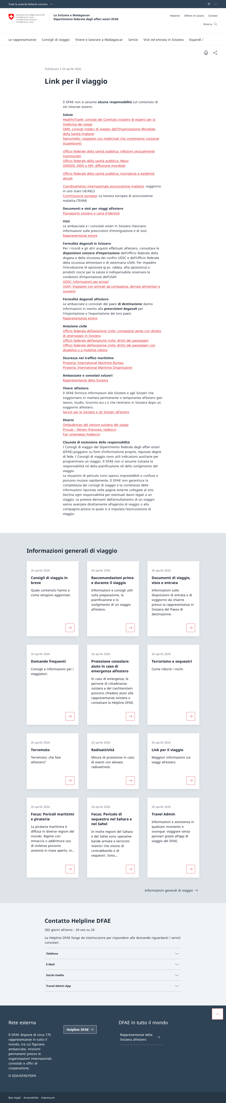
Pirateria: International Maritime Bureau (93, 363)
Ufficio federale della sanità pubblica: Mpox (96, 161)
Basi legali (14, 1097)
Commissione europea (80, 196)
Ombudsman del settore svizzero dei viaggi (96, 425)
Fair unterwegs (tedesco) (81, 434)
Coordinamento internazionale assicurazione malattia (103, 186)
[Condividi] (215, 52)
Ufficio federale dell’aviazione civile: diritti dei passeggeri (106, 340)
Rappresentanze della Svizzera (85, 380)
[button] (22, 39)
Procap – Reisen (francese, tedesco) (89, 429)
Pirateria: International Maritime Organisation (97, 367)
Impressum (48, 1097)
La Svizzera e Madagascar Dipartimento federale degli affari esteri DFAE (85, 17)
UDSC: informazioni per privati (86, 281)
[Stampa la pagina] (205, 52)
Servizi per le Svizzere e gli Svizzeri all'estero (96, 412)
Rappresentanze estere (80, 235)
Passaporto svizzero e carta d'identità (91, 213)
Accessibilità (31, 1097)
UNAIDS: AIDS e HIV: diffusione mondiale (94, 165)
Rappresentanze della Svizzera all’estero (136, 1037)
